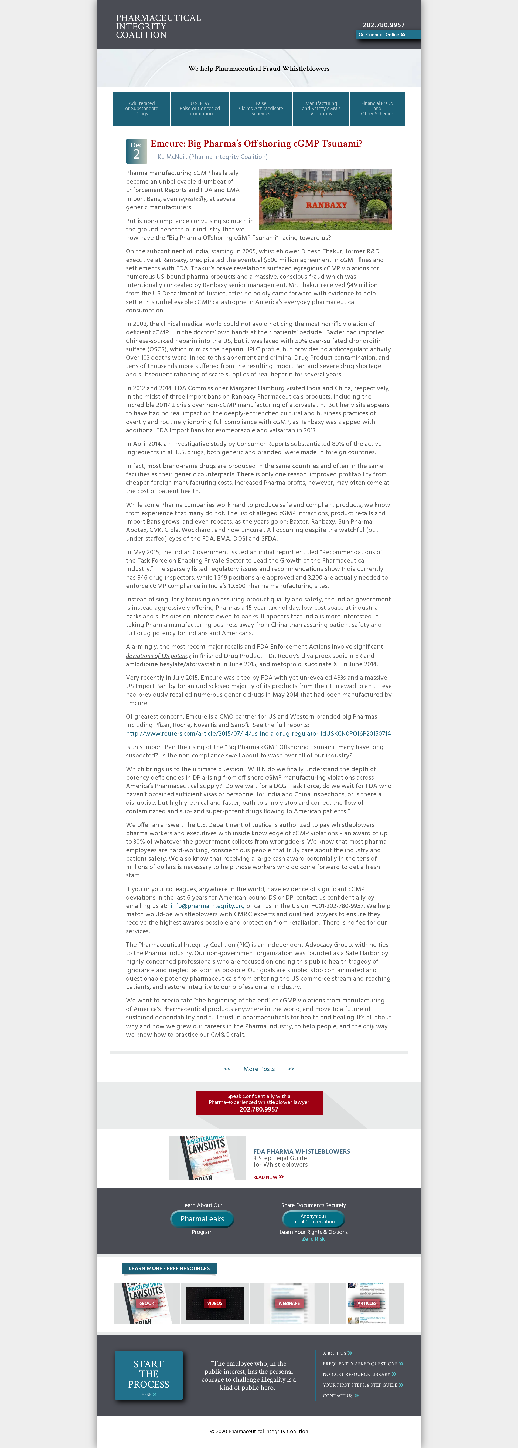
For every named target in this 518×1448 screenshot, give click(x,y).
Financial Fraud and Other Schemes (377, 109)
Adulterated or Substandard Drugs (142, 109)
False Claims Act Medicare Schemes (261, 109)
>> (291, 1069)
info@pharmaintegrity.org (208, 906)
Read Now (265, 1177)
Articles (367, 1303)
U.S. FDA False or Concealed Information (200, 109)
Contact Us (338, 1395)
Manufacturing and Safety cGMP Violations (321, 109)
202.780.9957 (384, 25)
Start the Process (148, 1377)
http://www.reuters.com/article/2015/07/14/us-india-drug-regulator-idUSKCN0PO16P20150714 (258, 734)
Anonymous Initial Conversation (313, 1219)
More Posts (259, 1069)
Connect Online (379, 35)
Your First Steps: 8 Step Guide (360, 1385)
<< (227, 1069)
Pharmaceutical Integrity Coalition (158, 26)
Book (146, 1303)
